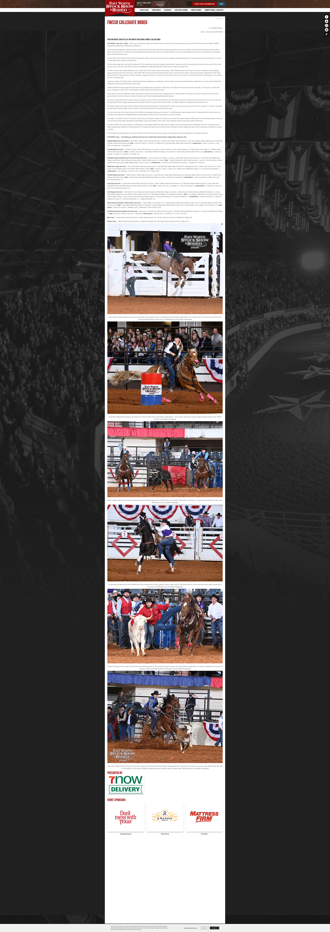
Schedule (167, 10)
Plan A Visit (144, 10)
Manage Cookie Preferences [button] (190, 928)
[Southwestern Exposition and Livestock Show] (120, 8)
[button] (125, 817)
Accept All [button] (214, 928)
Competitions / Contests (214, 10)
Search (189, 4)
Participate (156, 10)
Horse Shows (196, 10)
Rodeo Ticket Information (204, 4)
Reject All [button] (204, 928)
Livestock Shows (181, 10)
